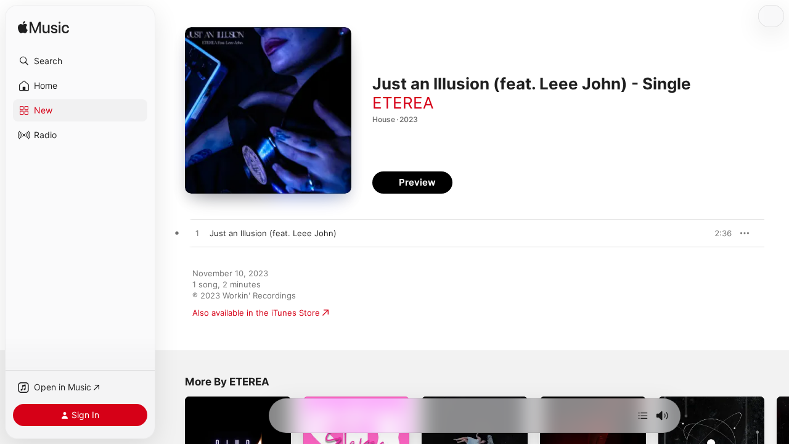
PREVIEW (718, 233)
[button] (80, 61)
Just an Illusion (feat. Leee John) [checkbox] (273, 233)
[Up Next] (643, 415)
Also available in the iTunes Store (256, 313)
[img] (43, 28)
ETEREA (403, 102)
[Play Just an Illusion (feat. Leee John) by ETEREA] (197, 233)
